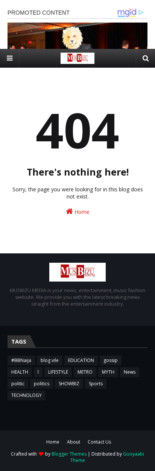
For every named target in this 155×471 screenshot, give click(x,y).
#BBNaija (21, 360)
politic (17, 383)
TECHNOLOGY (26, 395)
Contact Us (99, 442)
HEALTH (19, 372)
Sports (96, 383)
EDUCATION (81, 360)
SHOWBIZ (69, 383)
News (129, 372)
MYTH (108, 372)
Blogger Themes (69, 454)
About (73, 442)
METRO (85, 372)
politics (41, 383)
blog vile (50, 360)
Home (81, 211)
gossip (110, 360)
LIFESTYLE (58, 372)
